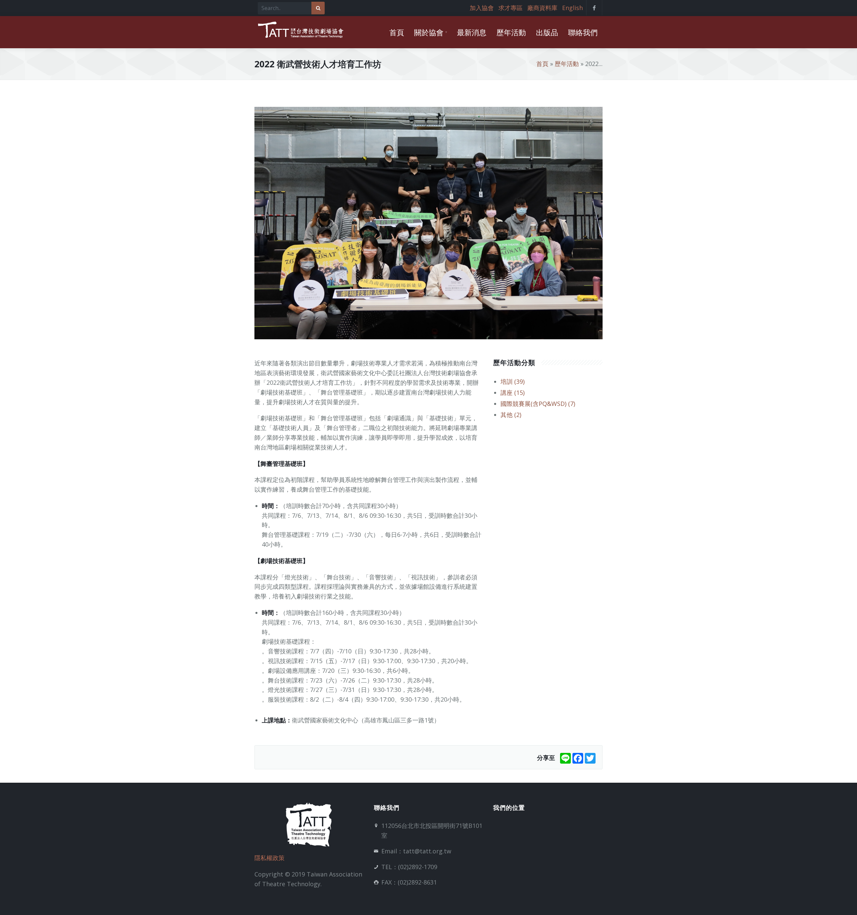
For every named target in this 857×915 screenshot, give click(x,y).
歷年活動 (567, 64)
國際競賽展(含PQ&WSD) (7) (537, 404)
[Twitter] (590, 758)
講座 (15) (512, 393)
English (572, 8)
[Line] (565, 758)
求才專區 (510, 8)
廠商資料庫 (542, 8)
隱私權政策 (269, 858)
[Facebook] (577, 758)
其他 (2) (510, 415)
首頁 (542, 64)
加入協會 (482, 8)
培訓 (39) (512, 381)
